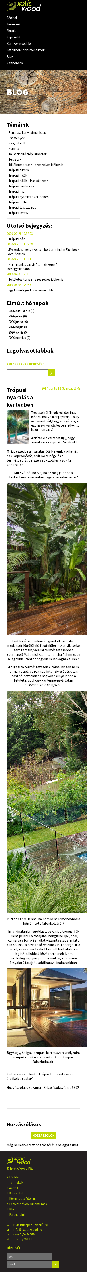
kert (32, 1074)
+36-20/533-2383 (24, 1234)
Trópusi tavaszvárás (22, 207)
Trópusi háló (16, 239)
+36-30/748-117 (23, 1239)
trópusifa (46, 1074)
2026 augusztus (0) (21, 311)
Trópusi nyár (17, 191)
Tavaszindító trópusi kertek (27, 154)
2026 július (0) (17, 316)
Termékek (14, 24)
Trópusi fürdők (18, 170)
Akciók (11, 31)
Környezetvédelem (20, 43)
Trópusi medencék (21, 186)
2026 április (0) (18, 332)
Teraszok (14, 159)
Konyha (13, 148)
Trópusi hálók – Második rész (28, 181)
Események (16, 138)
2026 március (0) (19, 338)
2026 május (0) (18, 327)
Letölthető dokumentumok (26, 50)
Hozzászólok (43, 1135)
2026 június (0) (18, 322)
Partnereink (15, 63)
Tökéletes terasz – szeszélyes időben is (36, 165)
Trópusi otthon (18, 202)
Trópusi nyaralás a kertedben (28, 197)
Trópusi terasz (18, 213)
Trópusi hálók (17, 175)
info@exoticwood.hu (27, 1229)
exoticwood (65, 1074)
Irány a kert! (16, 143)
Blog (10, 56)
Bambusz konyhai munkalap (27, 132)
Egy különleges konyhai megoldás (31, 290)
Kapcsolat (14, 37)
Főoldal (12, 18)
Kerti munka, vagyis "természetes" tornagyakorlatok (32, 266)
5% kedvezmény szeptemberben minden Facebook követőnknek (43, 251)
